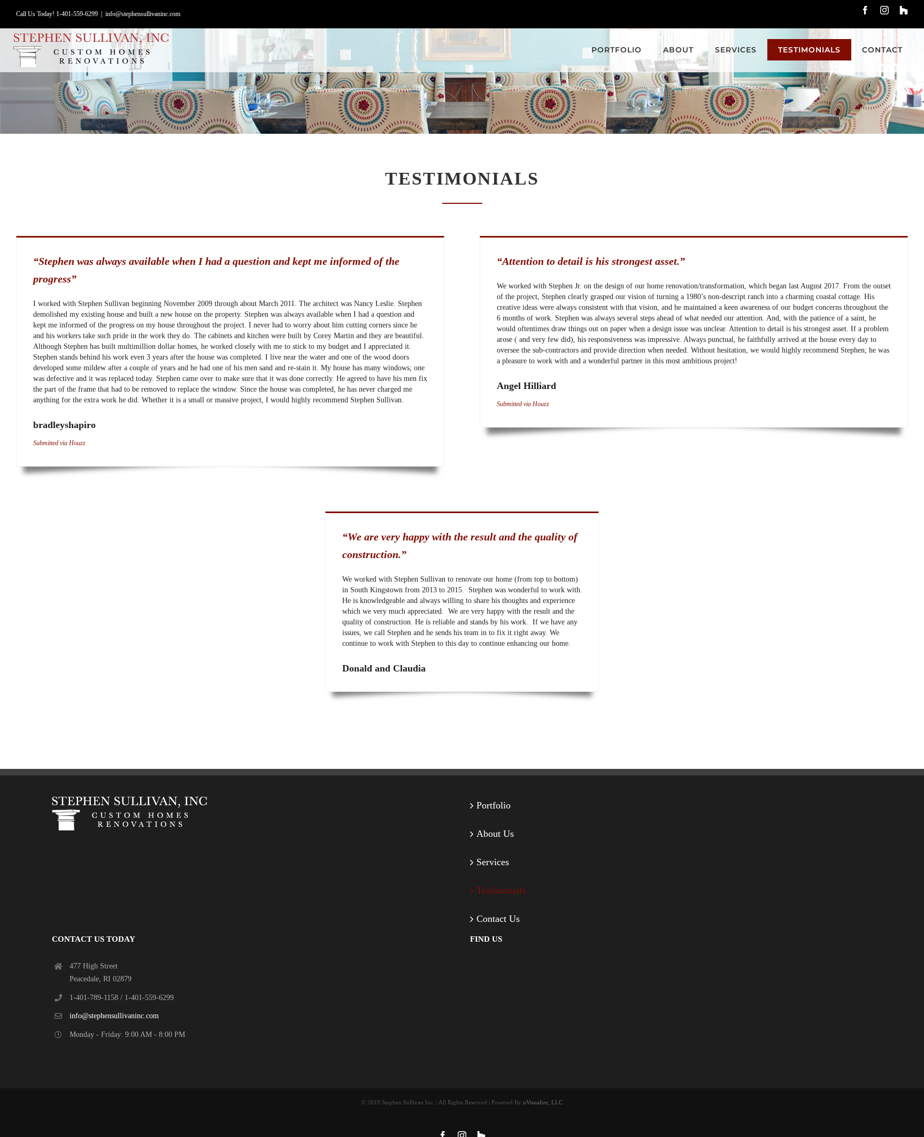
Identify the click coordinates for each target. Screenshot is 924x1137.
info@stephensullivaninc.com (142, 14)
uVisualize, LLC (543, 1102)
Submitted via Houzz (59, 443)
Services (492, 862)
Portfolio (493, 805)
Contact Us (498, 918)
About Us (495, 833)
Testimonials (501, 890)
